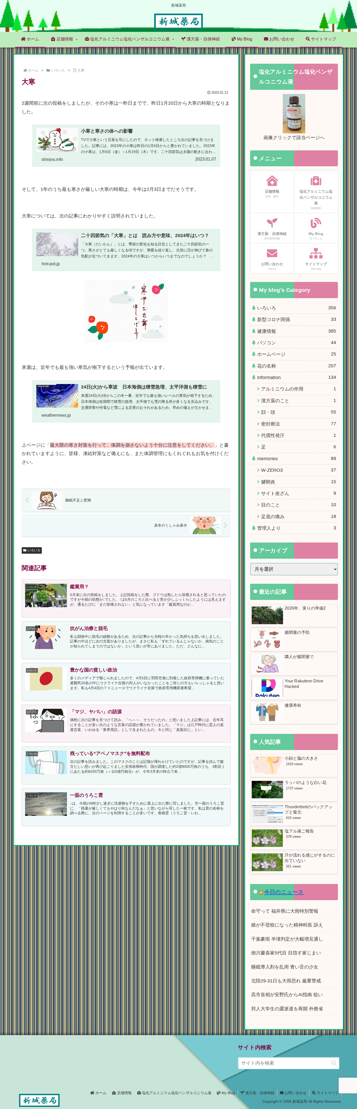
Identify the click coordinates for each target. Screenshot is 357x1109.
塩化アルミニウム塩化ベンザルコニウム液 (176, 1093)
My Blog (228, 1093)
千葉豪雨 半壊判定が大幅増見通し (287, 938)
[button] (334, 1063)
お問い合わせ (295, 1093)
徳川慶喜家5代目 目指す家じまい (286, 952)
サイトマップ (327, 1093)
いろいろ (34, 550)
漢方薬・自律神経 (259, 1093)
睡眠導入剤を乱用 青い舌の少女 (284, 966)
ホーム (100, 1093)
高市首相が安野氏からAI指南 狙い (287, 994)
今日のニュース (284, 892)
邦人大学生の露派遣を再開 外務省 (287, 1008)
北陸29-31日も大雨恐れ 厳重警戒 (286, 980)
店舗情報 (124, 1093)
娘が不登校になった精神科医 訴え (287, 925)
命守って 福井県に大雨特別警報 (284, 911)
